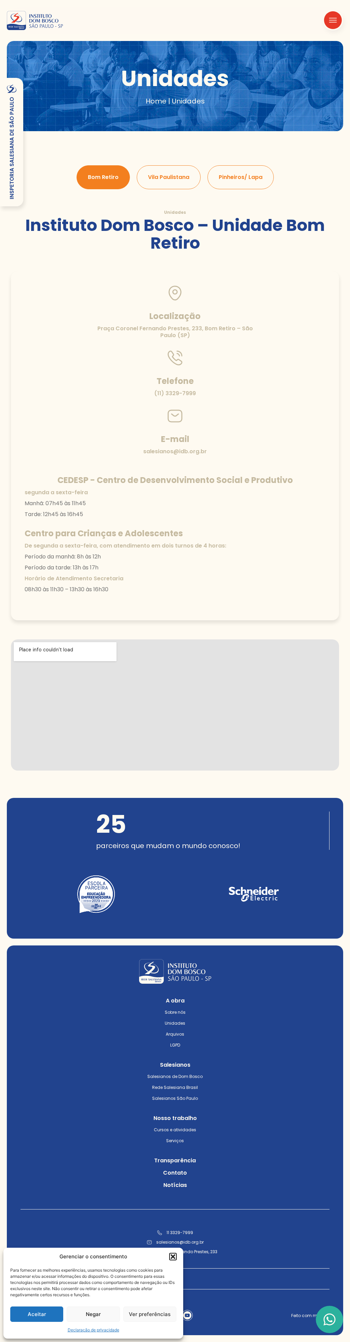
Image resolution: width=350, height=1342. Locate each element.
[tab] (103, 177)
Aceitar (37, 1314)
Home (156, 101)
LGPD (175, 1045)
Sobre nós (175, 1012)
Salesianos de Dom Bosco (175, 1076)
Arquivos (175, 1034)
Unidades (175, 1023)
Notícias (175, 1185)
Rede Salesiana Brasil (175, 1087)
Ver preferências (150, 1314)
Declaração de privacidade (93, 1329)
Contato (175, 1173)
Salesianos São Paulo (175, 1098)
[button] (173, 1256)
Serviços (175, 1141)
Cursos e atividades (175, 1130)
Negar (93, 1314)
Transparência (175, 1160)
